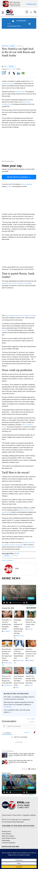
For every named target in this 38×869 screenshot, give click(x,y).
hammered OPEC (20, 91)
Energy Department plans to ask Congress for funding (20, 315)
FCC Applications (24, 819)
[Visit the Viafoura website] (32, 769)
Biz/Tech (16, 553)
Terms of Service (7, 815)
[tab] (7, 732)
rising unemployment (28, 547)
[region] (19, 744)
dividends (9, 186)
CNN (5, 66)
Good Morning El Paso (14, 26)
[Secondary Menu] (4, 12)
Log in (28, 718)
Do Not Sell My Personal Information (13, 822)
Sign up (33, 718)
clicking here (7, 707)
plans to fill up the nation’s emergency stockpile (15, 283)
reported (4, 330)
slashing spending (26, 184)
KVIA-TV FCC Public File (10, 819)
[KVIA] (12, 12)
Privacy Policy (17, 815)
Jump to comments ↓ (8, 560)
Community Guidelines (29, 815)
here (10, 712)
